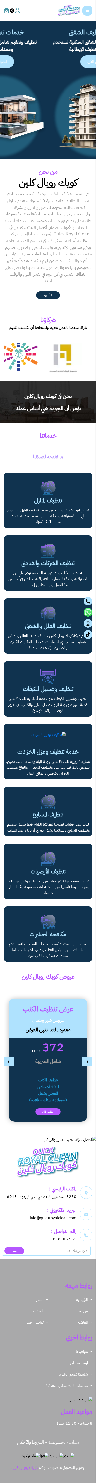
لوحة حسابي (79, 1363)
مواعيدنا (82, 1352)
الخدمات (37, 1311)
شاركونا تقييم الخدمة (73, 1374)
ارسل (14, 1250)
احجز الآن (45, 61)
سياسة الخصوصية (63, 1442)
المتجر (40, 1300)
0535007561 (64, 1239)
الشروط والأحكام (30, 1442)
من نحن (82, 1311)
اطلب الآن (48, 1112)
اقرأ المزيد (48, 295)
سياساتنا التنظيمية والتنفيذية (67, 1386)
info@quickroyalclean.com (53, 1218)
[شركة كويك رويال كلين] (69, 10)
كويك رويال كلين (24, 1467)
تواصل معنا (35, 1322)
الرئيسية (82, 1300)
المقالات (83, 1322)
